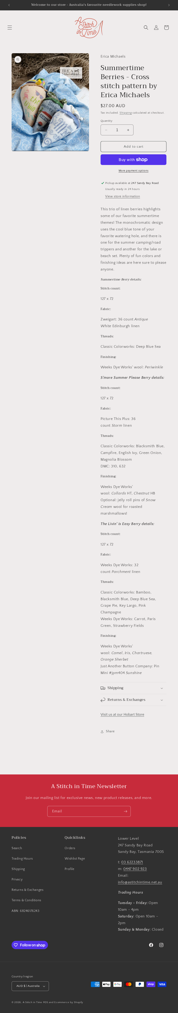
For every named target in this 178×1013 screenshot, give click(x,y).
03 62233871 (132, 862)
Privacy (17, 879)
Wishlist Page (75, 859)
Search (17, 848)
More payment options (134, 170)
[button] (10, 27)
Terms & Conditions (26, 900)
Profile (69, 869)
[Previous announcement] (9, 5)
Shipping (126, 112)
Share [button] (110, 731)
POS (45, 1002)
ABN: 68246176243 (25, 911)
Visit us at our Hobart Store (122, 714)
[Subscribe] (125, 811)
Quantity (106, 120)
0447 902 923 (135, 869)
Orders (70, 848)
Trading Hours (22, 859)
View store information (122, 196)
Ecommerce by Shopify (68, 1002)
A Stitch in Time (32, 1002)
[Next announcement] (169, 5)
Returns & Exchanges (27, 890)
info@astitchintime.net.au (140, 882)
